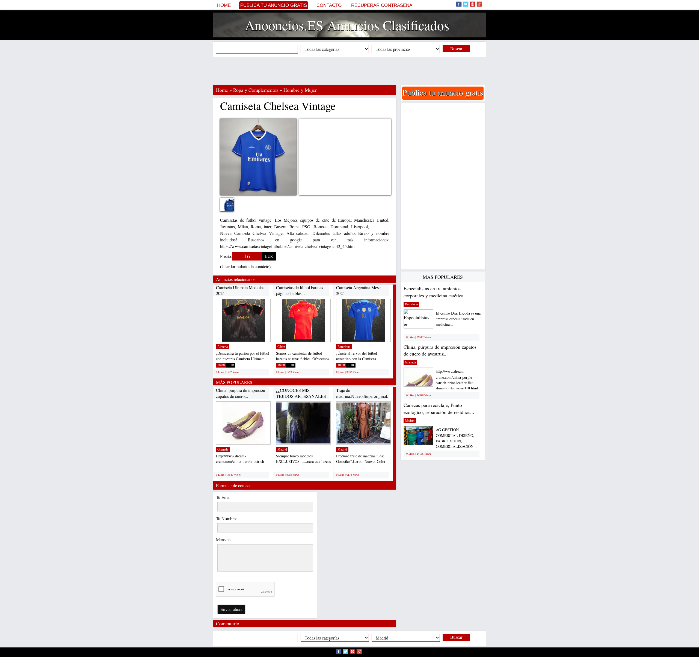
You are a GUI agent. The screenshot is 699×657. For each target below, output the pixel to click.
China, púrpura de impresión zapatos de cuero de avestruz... (440, 350)
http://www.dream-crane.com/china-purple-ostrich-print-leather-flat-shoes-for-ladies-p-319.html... (458, 380)
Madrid (282, 449)
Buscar (456, 48)
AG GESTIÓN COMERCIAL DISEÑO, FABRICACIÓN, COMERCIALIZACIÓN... (456, 438)
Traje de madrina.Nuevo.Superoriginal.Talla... (368, 393)
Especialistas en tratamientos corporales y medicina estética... (435, 292)
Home (224, 5)
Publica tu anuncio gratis (273, 5)
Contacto (329, 5)
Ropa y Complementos (255, 90)
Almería (222, 347)
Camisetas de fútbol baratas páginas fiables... (299, 290)
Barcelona (343, 347)
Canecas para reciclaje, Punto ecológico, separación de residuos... (439, 408)
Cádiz (281, 347)
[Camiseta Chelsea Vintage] (231, 208)
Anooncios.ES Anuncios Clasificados (347, 25)
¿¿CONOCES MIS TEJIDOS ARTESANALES (301, 393)
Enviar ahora (231, 609)
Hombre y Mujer (300, 90)
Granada (222, 449)
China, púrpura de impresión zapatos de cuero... (240, 393)
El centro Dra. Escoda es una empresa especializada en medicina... (458, 318)
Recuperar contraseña (381, 5)
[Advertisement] (349, 71)
